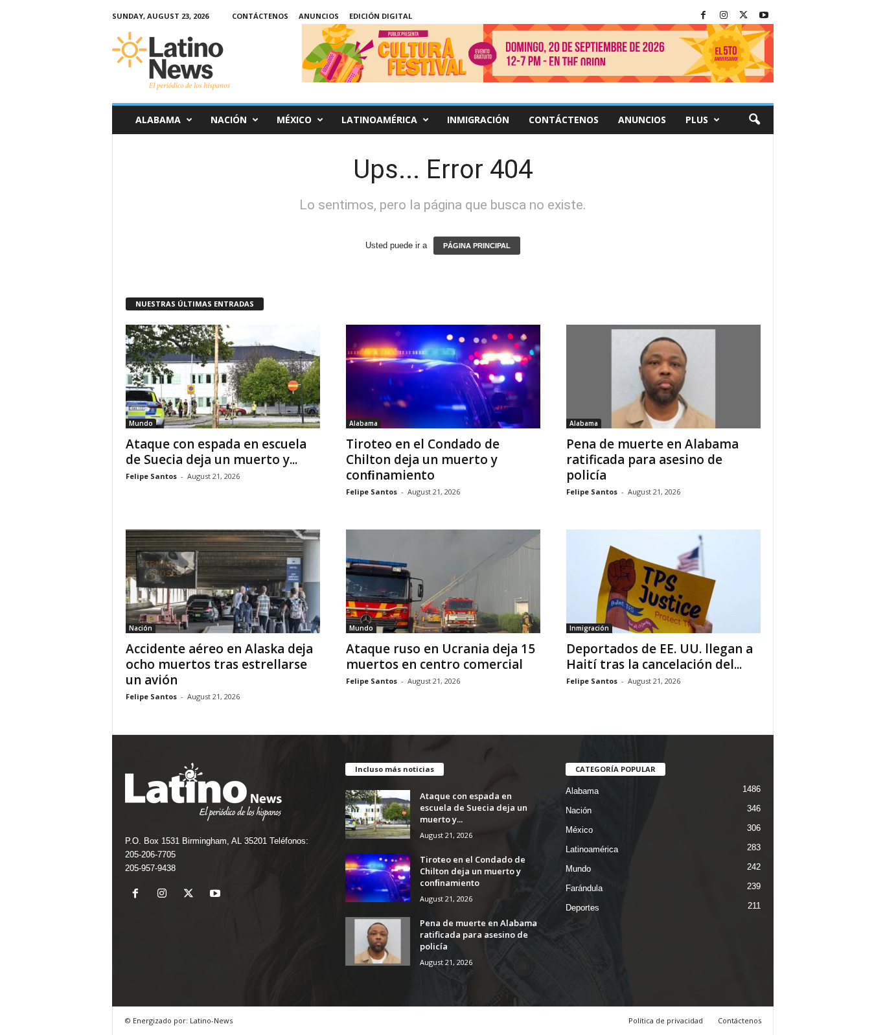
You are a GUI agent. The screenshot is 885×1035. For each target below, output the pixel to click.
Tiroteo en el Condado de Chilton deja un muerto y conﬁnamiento (423, 459)
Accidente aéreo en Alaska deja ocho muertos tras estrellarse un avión (219, 664)
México (294, 119)
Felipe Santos (151, 476)
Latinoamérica (379, 119)
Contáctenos (260, 16)
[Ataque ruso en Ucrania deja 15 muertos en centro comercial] (443, 581)
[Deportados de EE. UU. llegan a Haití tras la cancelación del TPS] (663, 581)
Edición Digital (380, 16)
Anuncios (319, 16)
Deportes (582, 908)
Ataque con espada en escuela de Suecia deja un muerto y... (216, 452)
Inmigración (478, 119)
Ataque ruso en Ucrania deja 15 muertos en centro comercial (440, 656)
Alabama (158, 119)
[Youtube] (764, 15)
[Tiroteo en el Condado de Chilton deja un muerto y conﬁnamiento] (443, 376)
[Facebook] (703, 15)
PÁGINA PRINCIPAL (477, 246)
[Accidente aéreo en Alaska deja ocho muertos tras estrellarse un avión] (223, 581)
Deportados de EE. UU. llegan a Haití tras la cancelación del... (659, 656)
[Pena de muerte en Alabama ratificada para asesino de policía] (663, 376)
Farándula (584, 888)
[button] (754, 120)
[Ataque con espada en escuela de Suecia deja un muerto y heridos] (223, 376)
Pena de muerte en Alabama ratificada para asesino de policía (652, 459)
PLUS (696, 119)
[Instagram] (723, 15)
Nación (229, 119)
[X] (744, 15)
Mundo (141, 423)
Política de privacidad (665, 1020)
